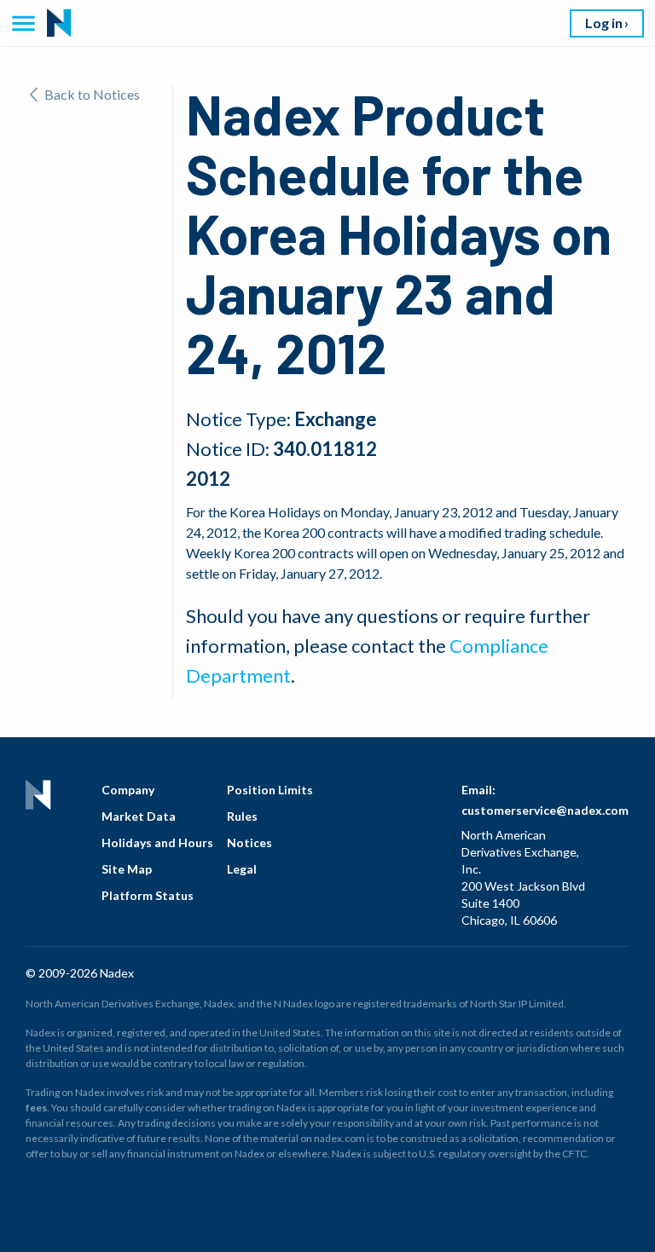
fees (36, 1107)
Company (127, 789)
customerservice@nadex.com (545, 810)
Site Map (126, 869)
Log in (604, 22)
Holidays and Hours (157, 842)
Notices (249, 842)
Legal (242, 869)
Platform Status (147, 895)
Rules (242, 816)
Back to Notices (92, 94)
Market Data (138, 816)
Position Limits (270, 789)
